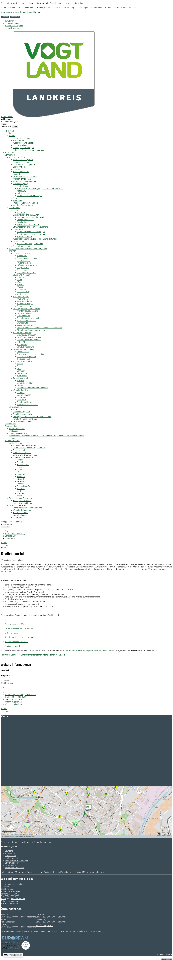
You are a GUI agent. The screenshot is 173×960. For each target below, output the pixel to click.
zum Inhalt (9, 21)
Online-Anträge (19, 167)
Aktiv (19, 368)
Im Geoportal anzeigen (10, 891)
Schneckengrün (23, 486)
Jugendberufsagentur (26, 272)
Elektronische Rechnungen (16, 860)
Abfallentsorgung (20, 183)
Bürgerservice (10, 931)
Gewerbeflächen (24, 395)
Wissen (20, 364)
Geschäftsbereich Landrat (28, 224)
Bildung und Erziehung (22, 500)
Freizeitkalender (19, 450)
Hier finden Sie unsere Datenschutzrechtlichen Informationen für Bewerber (34, 655)
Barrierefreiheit (11, 863)
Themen (12, 251)
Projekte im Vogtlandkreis (24, 414)
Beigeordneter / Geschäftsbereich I (32, 217)
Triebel (20, 496)
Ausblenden (5, 16)
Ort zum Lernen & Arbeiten (20, 498)
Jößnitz (20, 469)
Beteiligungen (18, 241)
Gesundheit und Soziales (23, 349)
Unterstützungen (24, 342)
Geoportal (17, 174)
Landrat (16, 210)
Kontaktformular (12, 858)
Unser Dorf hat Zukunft (23, 457)
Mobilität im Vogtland (22, 452)
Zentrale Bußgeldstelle (26, 320)
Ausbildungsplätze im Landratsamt (32, 234)
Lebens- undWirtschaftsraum (12, 439)
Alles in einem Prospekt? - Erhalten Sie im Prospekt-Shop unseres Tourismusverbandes (46, 436)
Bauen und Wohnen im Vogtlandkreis (29, 448)
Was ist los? (22, 255)
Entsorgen (21, 289)
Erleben (20, 366)
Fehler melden (11, 865)
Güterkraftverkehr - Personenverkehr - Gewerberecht (39, 328)
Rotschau (21, 484)
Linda (19, 472)
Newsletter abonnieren (14, 867)
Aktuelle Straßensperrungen (25, 176)
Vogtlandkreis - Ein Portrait (24, 445)
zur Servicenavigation (14, 26)
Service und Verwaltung (15, 533)
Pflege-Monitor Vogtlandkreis (25, 203)
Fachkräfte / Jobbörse (22, 503)
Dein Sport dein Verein (22, 421)
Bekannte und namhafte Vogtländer (32, 388)
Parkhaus (17, 198)
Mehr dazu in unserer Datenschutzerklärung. (20, 12)
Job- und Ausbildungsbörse (29, 340)
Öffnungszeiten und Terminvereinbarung (30, 227)
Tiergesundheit (23, 359)
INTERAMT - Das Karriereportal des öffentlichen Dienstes (90, 650)
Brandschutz (22, 323)
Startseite (9, 531)
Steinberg (21, 493)
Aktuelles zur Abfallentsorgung (30, 195)
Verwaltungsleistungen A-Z (24, 164)
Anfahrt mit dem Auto (14, 702)
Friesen (20, 467)
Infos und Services (17, 157)
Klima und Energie (25, 303)
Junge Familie (23, 267)
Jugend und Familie (21, 253)
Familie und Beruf (24, 402)
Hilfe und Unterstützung (27, 265)
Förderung (21, 397)
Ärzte (15, 409)
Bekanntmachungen (21, 246)
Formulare (17, 169)
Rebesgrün (21, 481)
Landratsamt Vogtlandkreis (12, 884)
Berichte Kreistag (20, 145)
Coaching (21, 392)
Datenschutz (10, 855)
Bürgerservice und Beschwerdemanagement (28, 248)
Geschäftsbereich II (25, 219)
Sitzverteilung (18, 140)
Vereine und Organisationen (25, 455)
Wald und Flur (23, 299)
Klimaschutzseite (164, 954)
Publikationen (22, 186)
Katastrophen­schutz (25, 325)
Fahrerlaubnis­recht (25, 313)
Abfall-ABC (21, 191)
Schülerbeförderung (25, 347)
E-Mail (3, 898)
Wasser (20, 287)
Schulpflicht (22, 344)
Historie (20, 385)
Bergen (20, 460)
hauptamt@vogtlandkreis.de (20, 694)
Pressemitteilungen (21, 162)
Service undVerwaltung (10, 153)
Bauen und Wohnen (21, 275)
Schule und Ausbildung (23, 332)
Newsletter (17, 200)
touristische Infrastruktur (27, 404)
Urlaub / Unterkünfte (18, 433)
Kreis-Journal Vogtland (23, 159)
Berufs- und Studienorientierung (30, 337)
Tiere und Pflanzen (25, 301)
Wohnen (20, 282)
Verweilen (21, 371)
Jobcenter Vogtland (21, 412)
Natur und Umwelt (21, 296)
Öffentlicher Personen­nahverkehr (31, 330)
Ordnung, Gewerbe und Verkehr (26, 308)
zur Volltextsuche (12, 28)
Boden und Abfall (24, 306)
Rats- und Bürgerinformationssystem (29, 150)
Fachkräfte (21, 400)
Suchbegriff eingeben (10, 121)
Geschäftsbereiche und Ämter (26, 215)
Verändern (21, 294)
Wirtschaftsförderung (22, 510)
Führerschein (22, 270)
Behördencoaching (21, 512)
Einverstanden (15, 16)
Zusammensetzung (21, 138)
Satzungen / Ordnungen (23, 147)
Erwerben (21, 277)
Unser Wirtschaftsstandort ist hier (27, 508)
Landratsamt (14, 207)
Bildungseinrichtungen (26, 335)
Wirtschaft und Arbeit (22, 390)
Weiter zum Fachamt (14, 704)
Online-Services (23, 193)
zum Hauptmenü (12, 23)
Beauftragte (22, 212)
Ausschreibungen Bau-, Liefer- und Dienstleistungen (35, 239)
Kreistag (12, 135)
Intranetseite (166, 959)
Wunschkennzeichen (22, 179)
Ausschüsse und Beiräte (23, 143)
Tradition (20, 380)
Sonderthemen (15, 407)
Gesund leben (23, 352)
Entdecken (13, 431)
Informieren (22, 376)
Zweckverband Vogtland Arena (30, 243)
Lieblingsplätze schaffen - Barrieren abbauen (32, 416)
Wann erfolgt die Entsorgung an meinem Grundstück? (40, 188)
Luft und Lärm (23, 291)
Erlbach (20, 462)
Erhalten (20, 284)
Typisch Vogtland (20, 378)
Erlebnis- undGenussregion (11, 425)
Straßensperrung (24, 315)
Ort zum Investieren (17, 505)
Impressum (10, 853)
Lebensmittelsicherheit (26, 356)
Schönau (21, 488)
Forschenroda (23, 464)
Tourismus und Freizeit (23, 361)
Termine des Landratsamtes (25, 181)
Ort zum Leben (15, 443)
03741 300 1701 (15, 697)
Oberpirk (20, 479)
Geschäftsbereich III (25, 222)
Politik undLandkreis (9, 132)
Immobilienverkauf (21, 171)
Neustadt (21, 476)
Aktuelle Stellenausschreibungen (31, 231)
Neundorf (21, 474)
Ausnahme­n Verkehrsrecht (28, 318)
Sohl (19, 491)
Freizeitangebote (24, 263)
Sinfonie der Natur (25, 383)
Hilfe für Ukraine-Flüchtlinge (25, 419)
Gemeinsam (22, 373)
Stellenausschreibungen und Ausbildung (27, 259)
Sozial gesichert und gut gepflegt (31, 354)
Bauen (19, 279)
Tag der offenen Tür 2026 (24, 205)
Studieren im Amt (24, 236)
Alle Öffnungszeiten (44, 925)
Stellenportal (18, 229)
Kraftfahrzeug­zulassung (27, 311)
